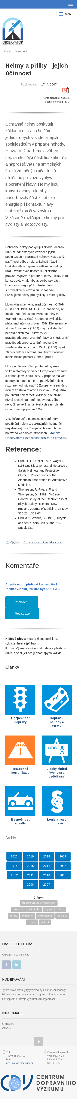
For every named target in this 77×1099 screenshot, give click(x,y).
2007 (46, 884)
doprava (48, 909)
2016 (14, 865)
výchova (32, 922)
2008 (30, 884)
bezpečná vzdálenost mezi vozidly (38, 903)
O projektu (8, 1023)
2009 (62, 875)
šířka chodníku (45, 916)
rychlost (45, 922)
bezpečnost (27, 916)
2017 (62, 856)
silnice (61, 909)
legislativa (62, 916)
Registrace (22, 613)
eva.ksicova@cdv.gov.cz (19, 1063)
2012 (14, 875)
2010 (46, 875)
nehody (13, 916)
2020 (14, 856)
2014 (46, 865)
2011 (30, 875)
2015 (30, 865)
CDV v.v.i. (7, 1028)
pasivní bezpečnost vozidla (26, 909)
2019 (30, 856)
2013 (62, 865)
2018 (46, 856)
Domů (7, 51)
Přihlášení (22, 602)
